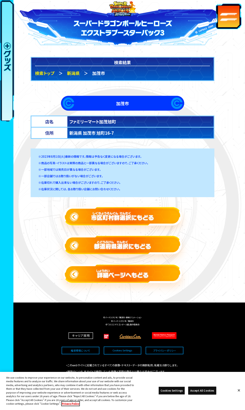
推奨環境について (80, 350)
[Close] (239, 390)
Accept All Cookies (202, 390)
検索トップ (44, 73)
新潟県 (73, 73)
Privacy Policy (70, 403)
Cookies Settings (122, 350)
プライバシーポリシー (164, 350)
